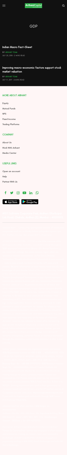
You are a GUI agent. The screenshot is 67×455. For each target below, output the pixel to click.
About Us (7, 142)
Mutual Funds (8, 108)
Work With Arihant (11, 147)
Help (4, 176)
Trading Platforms (10, 124)
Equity (5, 103)
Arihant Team (11, 52)
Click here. (21, 399)
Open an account (11, 171)
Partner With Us (9, 181)
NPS (4, 113)
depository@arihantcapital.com (48, 392)
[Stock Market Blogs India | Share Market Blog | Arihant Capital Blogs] (33, 5)
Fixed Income (9, 119)
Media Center (9, 153)
